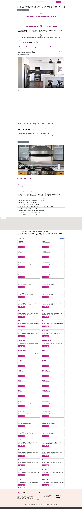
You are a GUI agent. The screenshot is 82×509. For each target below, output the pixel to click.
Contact (51, 2)
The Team (45, 2)
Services (40, 2)
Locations (35, 2)
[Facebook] (62, 2)
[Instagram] (63, 2)
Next (24, 487)
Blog (48, 2)
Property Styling (46, 497)
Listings (32, 2)
